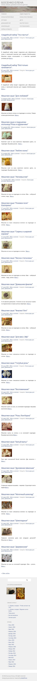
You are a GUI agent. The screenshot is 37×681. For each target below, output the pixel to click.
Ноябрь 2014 (12, 651)
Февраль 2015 (12, 646)
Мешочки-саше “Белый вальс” (14, 442)
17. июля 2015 (5, 339)
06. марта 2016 (5, 70)
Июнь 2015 (11, 642)
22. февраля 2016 (6, 98)
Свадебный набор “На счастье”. (15, 35)
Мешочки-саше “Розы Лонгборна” (16, 416)
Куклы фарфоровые (7, 17)
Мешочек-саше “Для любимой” (14, 96)
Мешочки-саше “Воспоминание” (15, 389)
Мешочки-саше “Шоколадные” (14, 521)
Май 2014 (11, 657)
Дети (21, 20)
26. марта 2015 (5, 497)
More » (11, 58)
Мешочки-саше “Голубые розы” (15, 363)
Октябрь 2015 (12, 635)
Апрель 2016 (12, 627)
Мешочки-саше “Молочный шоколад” (17, 494)
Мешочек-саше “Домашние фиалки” (17, 284)
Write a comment (14, 37)
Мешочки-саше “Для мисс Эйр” (14, 337)
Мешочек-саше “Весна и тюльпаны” (17, 258)
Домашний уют (6, 23)
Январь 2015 (12, 649)
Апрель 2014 (12, 659)
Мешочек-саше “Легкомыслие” (14, 177)
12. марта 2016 (5, 37)
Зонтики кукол (12, 617)
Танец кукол (12, 613)
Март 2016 (11, 629)
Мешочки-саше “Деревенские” (14, 547)
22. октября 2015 (5, 153)
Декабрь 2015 (12, 633)
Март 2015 (11, 644)
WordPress (24, 678)
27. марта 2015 (5, 444)
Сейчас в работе (6, 29)
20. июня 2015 (5, 366)
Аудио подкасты (25, 14)
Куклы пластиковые (26, 17)
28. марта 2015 (5, 392)
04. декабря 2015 (5, 127)
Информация (5, 26)
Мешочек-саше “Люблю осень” (14, 151)
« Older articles (5, 573)
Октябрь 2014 (12, 653)
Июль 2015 (11, 640)
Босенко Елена (12, 2)
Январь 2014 (12, 666)
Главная (3, 14)
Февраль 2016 (12, 631)
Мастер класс (24, 23)
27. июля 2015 (5, 208)
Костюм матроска (13, 615)
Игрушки (4, 20)
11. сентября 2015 (6, 179)
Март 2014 (11, 662)
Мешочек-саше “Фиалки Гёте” (14, 311)
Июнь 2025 (11, 625)
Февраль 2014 (12, 664)
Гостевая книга (25, 26)
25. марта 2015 (5, 549)
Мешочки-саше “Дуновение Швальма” (18, 468)
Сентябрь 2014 (12, 655)
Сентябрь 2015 (12, 638)
